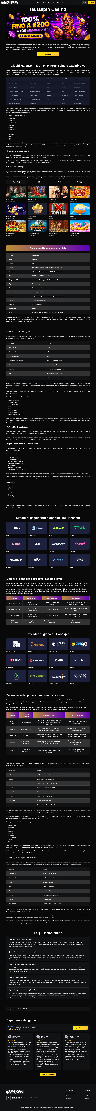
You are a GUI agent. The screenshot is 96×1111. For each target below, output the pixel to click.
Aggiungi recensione (80, 1028)
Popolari (15, 182)
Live (36, 182)
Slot (78, 182)
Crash (57, 182)
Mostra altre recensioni (48, 1074)
